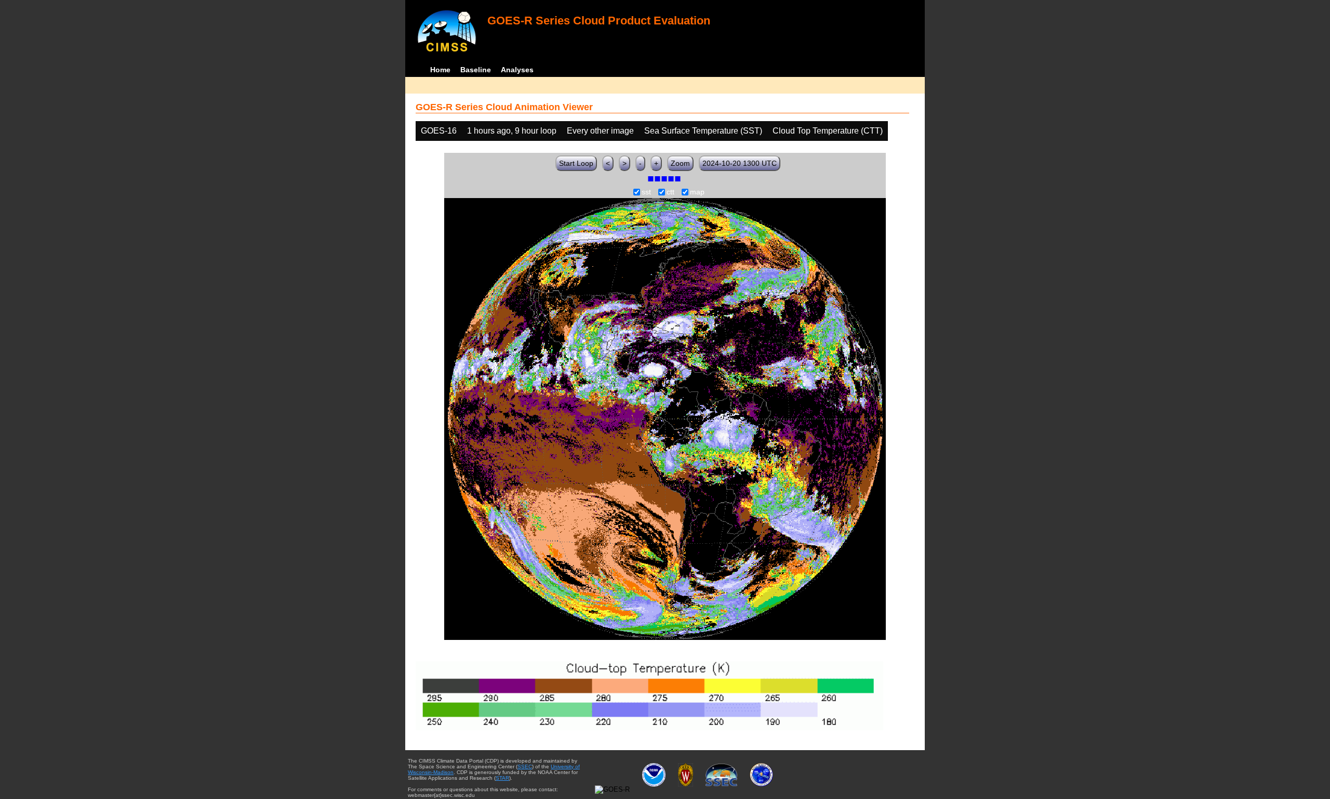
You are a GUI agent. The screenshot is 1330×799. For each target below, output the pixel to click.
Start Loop (576, 163)
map (697, 192)
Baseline (475, 70)
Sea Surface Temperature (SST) (703, 130)
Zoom (680, 163)
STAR (502, 778)
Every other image (600, 130)
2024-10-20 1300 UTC (739, 163)
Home (440, 70)
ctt (670, 192)
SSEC (524, 766)
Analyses (517, 70)
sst (646, 192)
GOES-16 (439, 130)
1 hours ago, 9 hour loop (511, 130)
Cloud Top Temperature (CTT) (828, 130)
